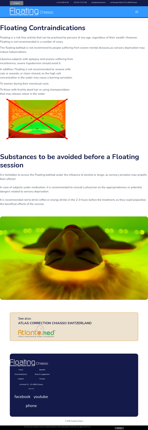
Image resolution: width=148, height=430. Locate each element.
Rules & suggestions (42, 374)
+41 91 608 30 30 (62, 2)
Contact (42, 379)
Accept (119, 428)
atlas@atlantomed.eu (98, 2)
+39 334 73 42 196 (80, 2)
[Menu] (136, 11)
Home (21, 370)
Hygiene (21, 379)
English (16, 3)
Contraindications (21, 374)
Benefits (42, 370)
